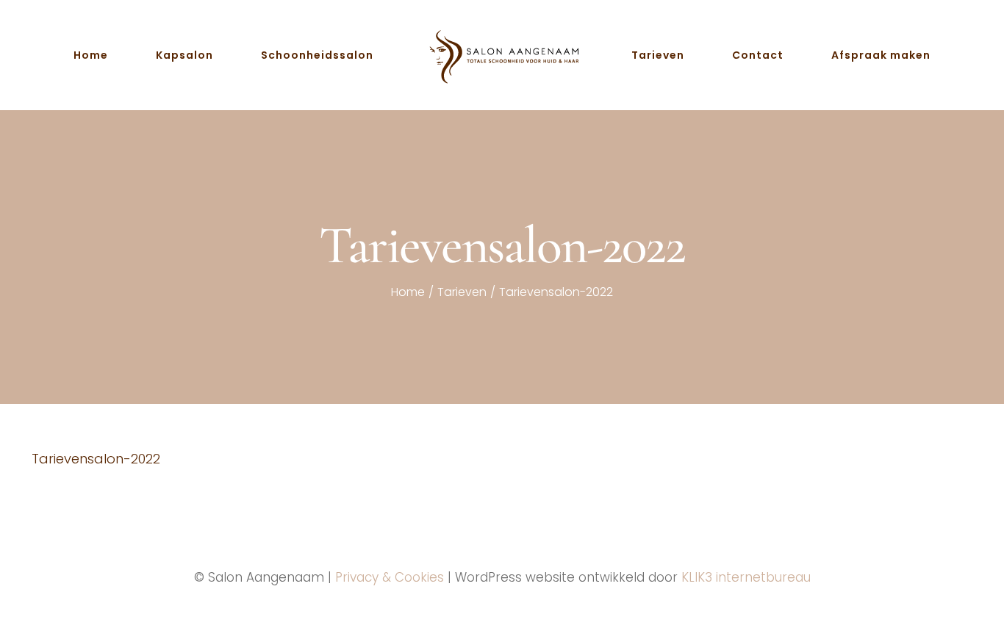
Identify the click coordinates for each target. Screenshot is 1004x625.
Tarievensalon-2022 (96, 458)
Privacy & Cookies (389, 577)
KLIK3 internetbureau (746, 577)
